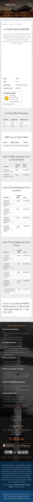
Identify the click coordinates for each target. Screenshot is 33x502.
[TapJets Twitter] (14, 438)
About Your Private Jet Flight (12, 369)
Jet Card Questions (9, 342)
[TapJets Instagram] (18, 438)
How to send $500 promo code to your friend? (17, 386)
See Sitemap (25, 406)
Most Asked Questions (10, 329)
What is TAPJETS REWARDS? (12, 388)
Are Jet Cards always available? (13, 346)
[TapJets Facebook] (10, 438)
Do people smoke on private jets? (13, 339)
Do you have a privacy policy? (12, 364)
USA (10, 24)
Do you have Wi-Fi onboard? (12, 373)
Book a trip (8, 303)
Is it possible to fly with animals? (13, 401)
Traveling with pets (9, 393)
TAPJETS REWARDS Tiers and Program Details (17, 390)
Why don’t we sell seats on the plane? (15, 366)
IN (14, 24)
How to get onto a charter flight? (13, 337)
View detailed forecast (9, 104)
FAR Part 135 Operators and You (13, 361)
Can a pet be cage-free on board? (13, 399)
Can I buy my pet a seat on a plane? (14, 397)
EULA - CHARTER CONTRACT (17, 485)
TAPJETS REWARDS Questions (13, 382)
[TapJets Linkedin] (22, 438)
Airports (5, 24)
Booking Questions (9, 358)
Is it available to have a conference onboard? (17, 375)
